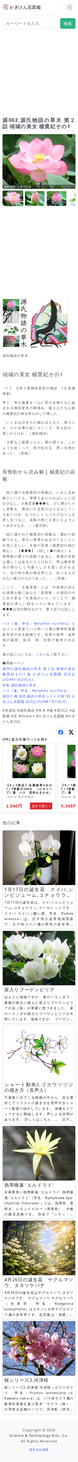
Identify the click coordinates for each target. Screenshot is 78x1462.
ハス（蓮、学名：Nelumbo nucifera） (37, 623)
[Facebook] (60, 732)
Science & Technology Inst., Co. (39, 1435)
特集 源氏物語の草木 (19, 685)
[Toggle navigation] (70, 7)
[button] (12, 199)
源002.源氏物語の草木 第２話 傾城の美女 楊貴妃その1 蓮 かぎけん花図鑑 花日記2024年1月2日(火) (39, 674)
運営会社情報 (39, 1450)
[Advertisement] (39, 74)
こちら (40, 654)
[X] (71, 732)
